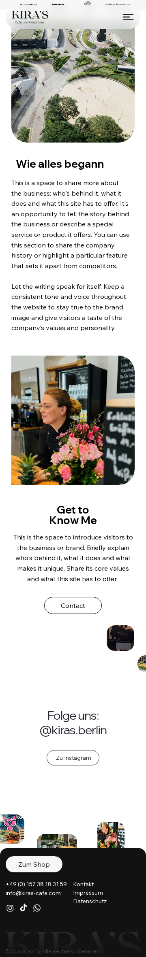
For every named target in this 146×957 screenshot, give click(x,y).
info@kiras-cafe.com (33, 893)
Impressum (88, 892)
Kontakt (83, 884)
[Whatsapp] (36, 908)
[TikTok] (23, 908)
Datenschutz (90, 901)
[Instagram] (10, 908)
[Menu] (128, 17)
